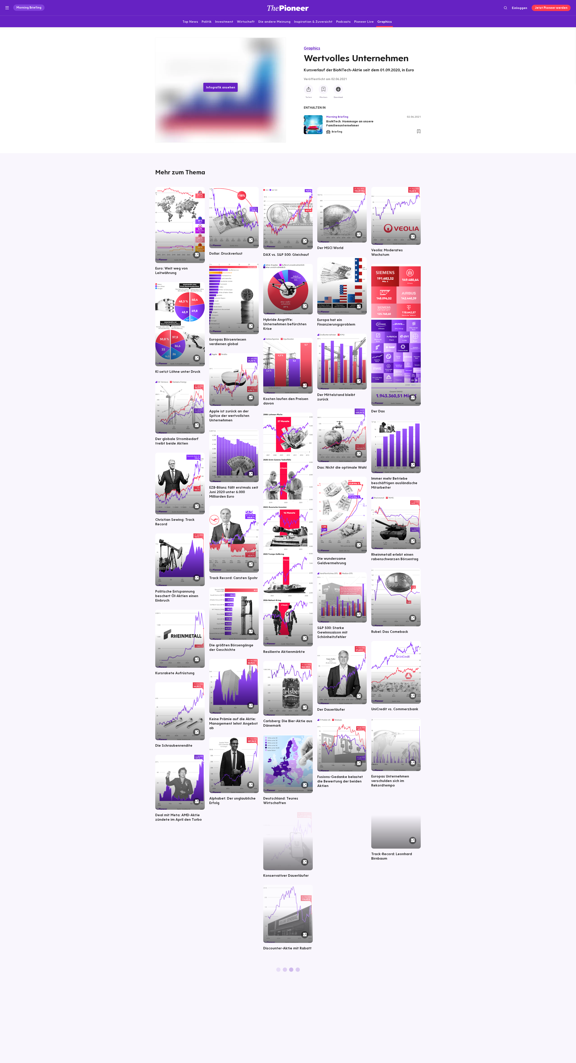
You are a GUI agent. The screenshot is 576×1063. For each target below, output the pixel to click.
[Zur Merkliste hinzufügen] (323, 89)
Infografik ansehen (220, 87)
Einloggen (519, 8)
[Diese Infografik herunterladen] (338, 89)
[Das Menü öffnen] (7, 7)
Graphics (312, 48)
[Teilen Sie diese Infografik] (308, 89)
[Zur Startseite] (288, 8)
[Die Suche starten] (505, 8)
